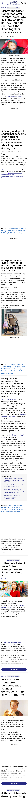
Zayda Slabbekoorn (6, 578)
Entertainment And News (13, 7)
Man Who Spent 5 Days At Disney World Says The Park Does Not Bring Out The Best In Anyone (13, 231)
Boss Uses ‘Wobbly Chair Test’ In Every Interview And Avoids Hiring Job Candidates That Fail (14, 491)
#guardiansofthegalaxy (7, 176)
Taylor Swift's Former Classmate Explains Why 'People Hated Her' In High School (14, 480)
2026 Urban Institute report (12, 642)
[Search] (21, 3)
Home (2, 7)
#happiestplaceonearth (7, 174)
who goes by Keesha (15, 96)
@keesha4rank (5, 170)
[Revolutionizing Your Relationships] (14, 2)
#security (19, 173)
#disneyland (12, 173)
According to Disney (8, 399)
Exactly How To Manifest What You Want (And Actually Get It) (14, 485)
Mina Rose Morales (6, 35)
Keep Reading (14, 669)
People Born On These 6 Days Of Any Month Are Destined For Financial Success (13, 497)
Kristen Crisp (4, 698)
